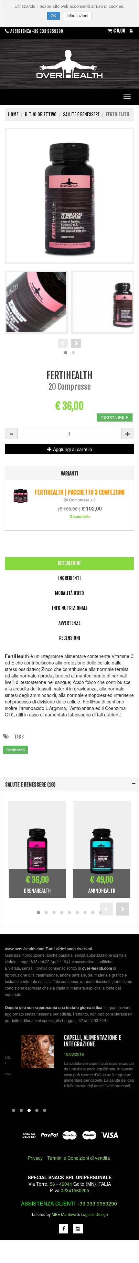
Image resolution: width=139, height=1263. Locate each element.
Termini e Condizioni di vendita (78, 1158)
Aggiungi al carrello (72, 449)
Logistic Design (94, 1214)
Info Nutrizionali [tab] (69, 608)
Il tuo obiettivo (41, 114)
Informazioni (77, 16)
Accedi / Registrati (131, 32)
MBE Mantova (64, 1214)
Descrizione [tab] (69, 563)
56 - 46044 (61, 1184)
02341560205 (75, 1190)
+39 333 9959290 (97, 1203)
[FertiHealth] (69, 196)
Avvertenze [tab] (69, 623)
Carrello (119, 30)
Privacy (35, 1158)
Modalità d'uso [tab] (69, 593)
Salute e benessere (81, 114)
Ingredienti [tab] (69, 578)
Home (13, 114)
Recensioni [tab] (69, 638)
